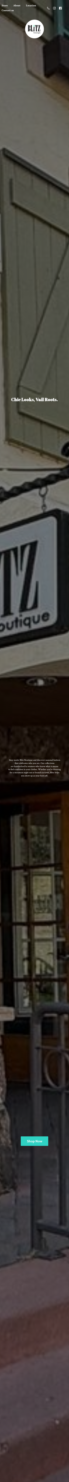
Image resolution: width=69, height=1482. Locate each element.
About (16, 5)
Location (31, 5)
